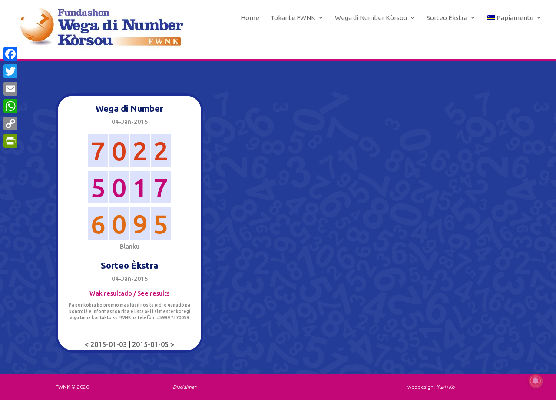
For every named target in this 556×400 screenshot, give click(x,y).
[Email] (10, 88)
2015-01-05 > (153, 344)
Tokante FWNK (292, 17)
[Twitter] (10, 71)
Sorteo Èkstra (447, 17)
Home (250, 17)
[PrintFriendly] (10, 141)
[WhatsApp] (10, 106)
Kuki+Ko (445, 387)
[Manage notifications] (536, 381)
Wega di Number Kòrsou (371, 17)
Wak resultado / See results (129, 293)
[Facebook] (10, 54)
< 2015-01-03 (107, 344)
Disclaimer (184, 387)
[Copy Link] (10, 123)
